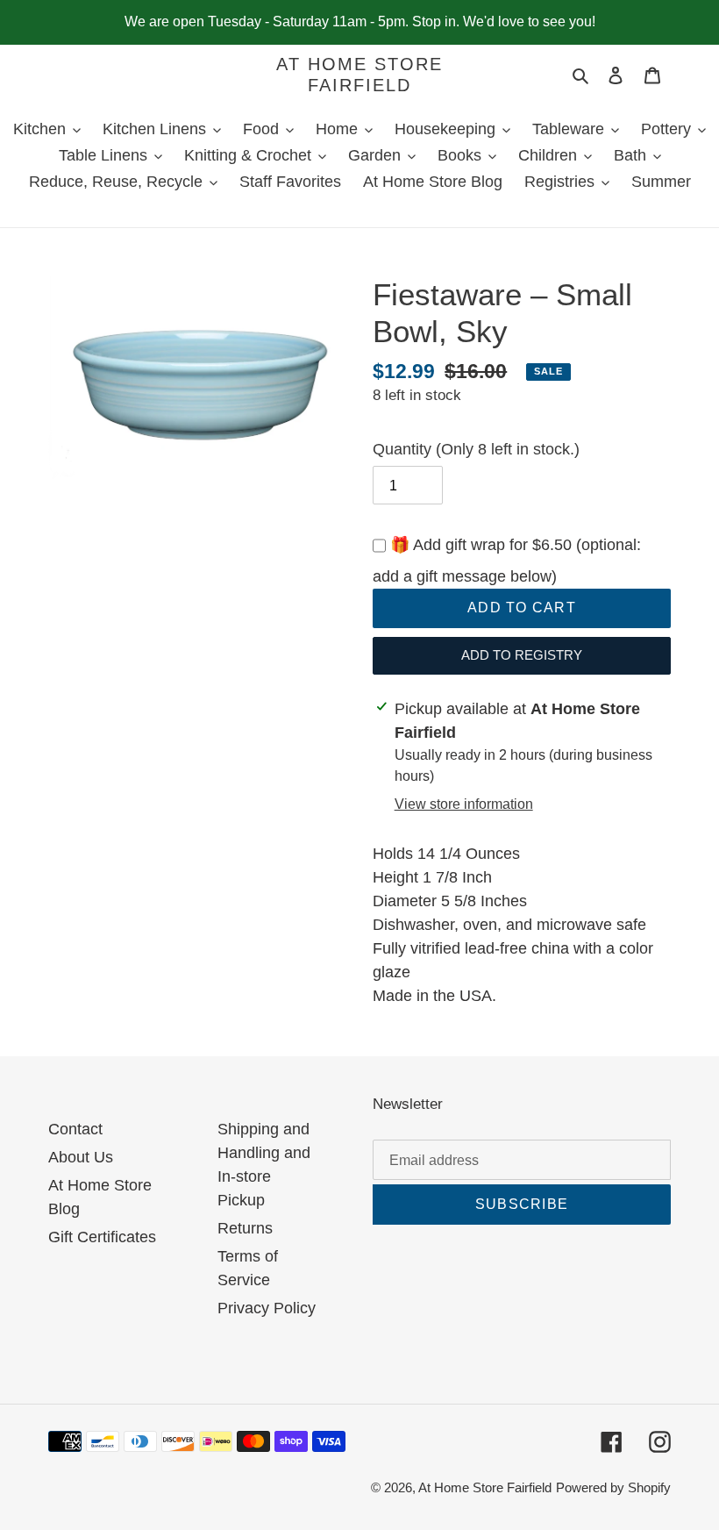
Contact (75, 1129)
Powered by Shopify (613, 1487)
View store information (464, 804)
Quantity (476, 449)
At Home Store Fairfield (359, 74)
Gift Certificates (102, 1237)
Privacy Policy (266, 1308)
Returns (245, 1228)
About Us (80, 1157)
